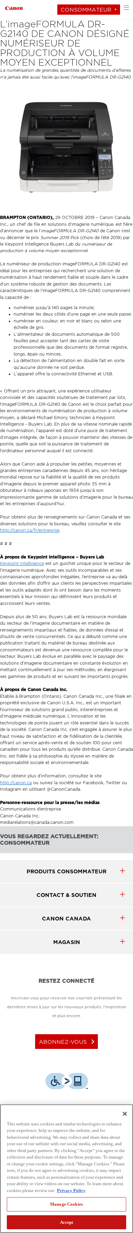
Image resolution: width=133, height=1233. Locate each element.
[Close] (124, 1113)
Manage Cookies (66, 1204)
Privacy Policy (71, 1190)
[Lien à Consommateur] (14, 7)
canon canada (66, 918)
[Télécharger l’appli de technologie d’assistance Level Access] (66, 1082)
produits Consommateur (66, 871)
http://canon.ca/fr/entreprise (29, 530)
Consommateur (86, 9)
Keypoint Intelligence (22, 563)
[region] (66, 1168)
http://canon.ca (16, 782)
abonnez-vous (68, 1041)
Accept (66, 1222)
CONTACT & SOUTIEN (66, 895)
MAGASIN (66, 942)
